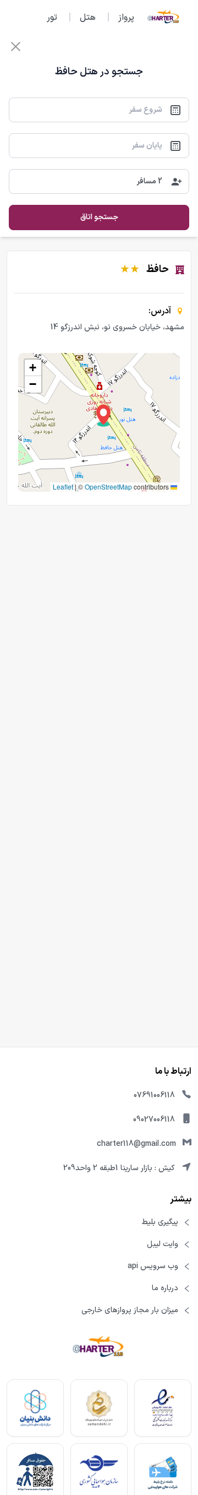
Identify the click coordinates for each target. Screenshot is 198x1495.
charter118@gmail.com (136, 1144)
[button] (103, 415)
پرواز (126, 17)
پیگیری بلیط (160, 1222)
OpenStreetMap (108, 486)
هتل (88, 17)
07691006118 (154, 1095)
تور (52, 17)
